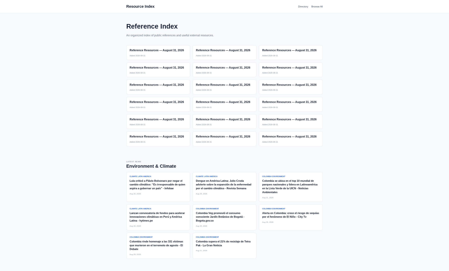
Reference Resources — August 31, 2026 (157, 50)
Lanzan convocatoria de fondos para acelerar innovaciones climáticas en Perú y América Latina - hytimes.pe (157, 217)
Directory (303, 6)
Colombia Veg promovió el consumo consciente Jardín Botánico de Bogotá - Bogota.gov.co (220, 217)
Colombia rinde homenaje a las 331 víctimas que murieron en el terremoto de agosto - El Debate (156, 245)
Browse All (317, 6)
